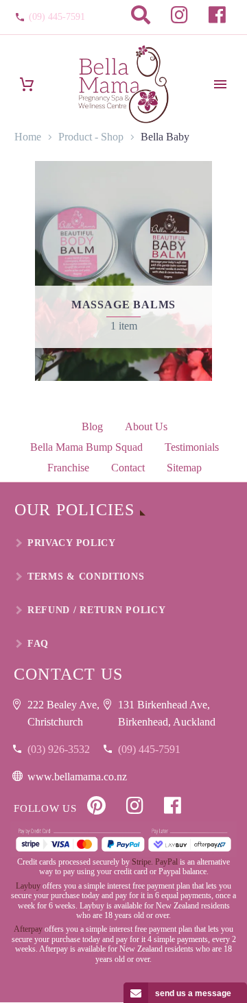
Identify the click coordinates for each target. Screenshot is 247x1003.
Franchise (68, 467)
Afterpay (28, 929)
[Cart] (26, 84)
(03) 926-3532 (58, 749)
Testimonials (192, 447)
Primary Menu (220, 84)
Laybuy (28, 886)
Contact (128, 467)
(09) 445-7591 (57, 17)
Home (27, 137)
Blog (92, 426)
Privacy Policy (71, 543)
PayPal (166, 862)
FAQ (38, 644)
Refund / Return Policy (96, 610)
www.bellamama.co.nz (77, 776)
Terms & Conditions (86, 576)
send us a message (193, 993)
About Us (146, 426)
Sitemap (184, 467)
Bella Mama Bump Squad (86, 447)
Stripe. (142, 862)
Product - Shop (91, 137)
